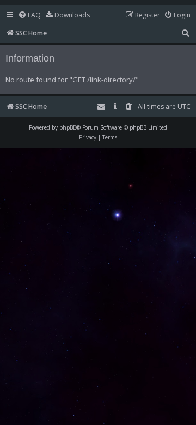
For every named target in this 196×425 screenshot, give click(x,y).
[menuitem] (29, 15)
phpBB (67, 127)
